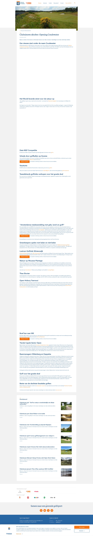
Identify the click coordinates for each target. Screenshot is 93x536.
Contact (62, 3)
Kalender (45, 3)
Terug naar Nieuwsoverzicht (26, 30)
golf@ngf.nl (58, 522)
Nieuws (39, 3)
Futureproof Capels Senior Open (42, 345)
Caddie (50, 3)
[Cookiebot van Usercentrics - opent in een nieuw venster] (9, 534)
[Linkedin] (44, 510)
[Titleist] (52, 498)
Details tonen (18, 533)
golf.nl (52, 152)
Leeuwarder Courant (41, 385)
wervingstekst (41, 229)
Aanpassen (81, 530)
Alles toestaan (82, 527)
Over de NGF (68, 3)
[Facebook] (41, 510)
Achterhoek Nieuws (23, 253)
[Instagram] (52, 510)
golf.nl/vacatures (65, 170)
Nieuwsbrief (56, 3)
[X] (48, 510)
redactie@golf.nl (46, 170)
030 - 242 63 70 (59, 520)
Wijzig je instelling (24, 161)
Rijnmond (32, 159)
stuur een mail (58, 390)
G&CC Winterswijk (36, 253)
